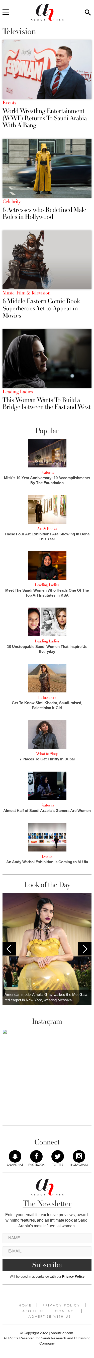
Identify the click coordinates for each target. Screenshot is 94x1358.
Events (9, 103)
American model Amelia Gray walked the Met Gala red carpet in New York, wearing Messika (46, 997)
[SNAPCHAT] (15, 1156)
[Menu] (6, 12)
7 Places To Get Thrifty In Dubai (47, 759)
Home (25, 1305)
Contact (65, 1311)
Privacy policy (61, 1305)
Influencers (47, 697)
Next (84, 949)
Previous (9, 949)
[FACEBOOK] (36, 1156)
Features (47, 472)
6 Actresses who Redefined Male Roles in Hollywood (44, 213)
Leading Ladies (18, 392)
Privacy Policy (73, 1276)
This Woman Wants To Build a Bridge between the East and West (47, 403)
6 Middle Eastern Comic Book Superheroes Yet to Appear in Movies (41, 308)
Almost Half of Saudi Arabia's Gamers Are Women (47, 810)
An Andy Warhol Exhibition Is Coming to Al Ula (47, 862)
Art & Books (47, 528)
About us (33, 1311)
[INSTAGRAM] (79, 1156)
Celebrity (12, 201)
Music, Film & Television (26, 293)
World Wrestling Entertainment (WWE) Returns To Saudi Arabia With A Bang (45, 118)
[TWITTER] (57, 1156)
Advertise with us (49, 1316)
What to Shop (47, 753)
